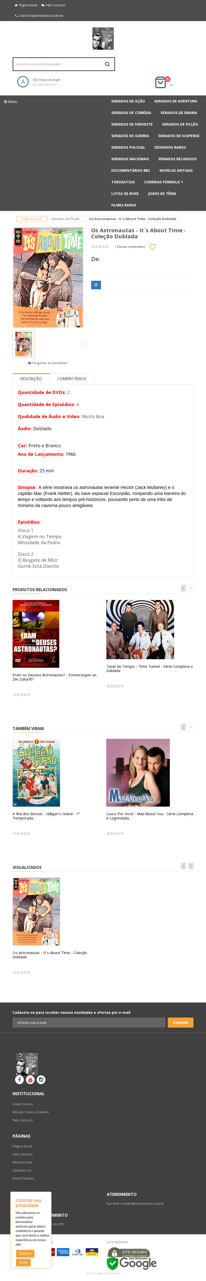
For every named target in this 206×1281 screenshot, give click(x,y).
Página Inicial (27, 5)
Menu (12, 101)
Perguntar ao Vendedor (49, 363)
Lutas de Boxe (125, 193)
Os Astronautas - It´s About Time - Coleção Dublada (50, 954)
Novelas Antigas (176, 170)
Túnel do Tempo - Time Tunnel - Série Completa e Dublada (149, 668)
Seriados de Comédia (131, 112)
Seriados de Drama (179, 112)
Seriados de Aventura (175, 101)
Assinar (180, 1022)
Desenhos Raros (170, 147)
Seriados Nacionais (130, 158)
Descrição (31, 378)
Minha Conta (22, 1162)
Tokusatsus (123, 182)
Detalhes (25, 1253)
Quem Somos (23, 1104)
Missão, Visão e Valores (31, 1112)
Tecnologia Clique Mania (105, 1273)
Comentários (71, 378)
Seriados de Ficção (180, 124)
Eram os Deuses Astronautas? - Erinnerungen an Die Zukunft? (54, 677)
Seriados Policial (128, 147)
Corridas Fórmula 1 (163, 182)
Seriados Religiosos (177, 158)
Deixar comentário (131, 246)
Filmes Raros (123, 205)
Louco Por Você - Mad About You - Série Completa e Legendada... (149, 815)
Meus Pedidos (23, 1178)
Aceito (23, 1262)
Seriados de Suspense (178, 135)
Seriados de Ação (128, 101)
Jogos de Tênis (162, 193)
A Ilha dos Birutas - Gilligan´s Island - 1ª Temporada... (46, 815)
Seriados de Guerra (130, 135)
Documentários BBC (130, 170)
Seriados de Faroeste (132, 124)
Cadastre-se (22, 1170)
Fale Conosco (54, 5)
